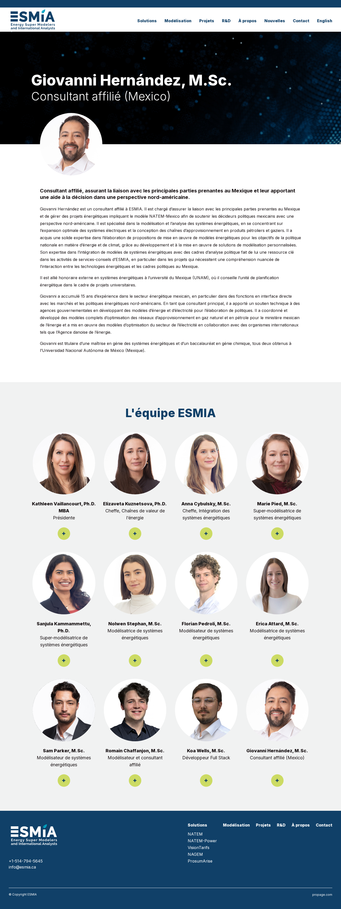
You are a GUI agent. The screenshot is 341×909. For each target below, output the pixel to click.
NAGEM (195, 854)
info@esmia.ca (22, 867)
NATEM (195, 834)
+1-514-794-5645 (26, 861)
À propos (247, 20)
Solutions (147, 20)
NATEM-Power (202, 841)
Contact (301, 20)
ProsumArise (200, 861)
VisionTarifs (198, 847)
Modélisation (178, 20)
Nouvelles (274, 20)
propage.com (322, 895)
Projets (206, 20)
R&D (226, 20)
